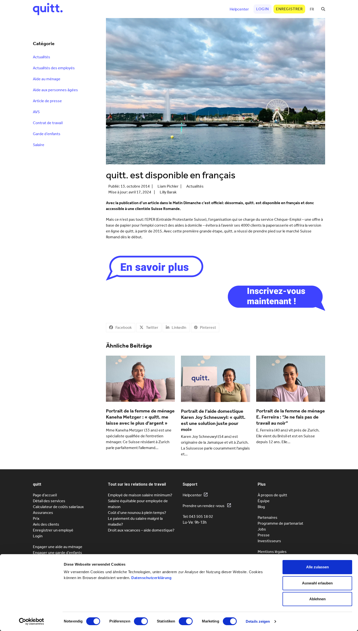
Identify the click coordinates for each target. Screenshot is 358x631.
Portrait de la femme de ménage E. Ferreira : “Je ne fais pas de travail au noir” (290, 417)
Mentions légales (272, 551)
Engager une (57, 552)
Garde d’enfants (46, 133)
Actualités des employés (54, 68)
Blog (261, 506)
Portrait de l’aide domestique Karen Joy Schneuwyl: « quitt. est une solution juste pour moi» (213, 420)
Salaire (38, 144)
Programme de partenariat (280, 523)
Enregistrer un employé (53, 530)
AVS (36, 112)
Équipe (264, 501)
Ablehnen (317, 599)
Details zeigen (258, 621)
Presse (264, 535)
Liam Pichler (168, 186)
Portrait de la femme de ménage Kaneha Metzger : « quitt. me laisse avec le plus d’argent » (140, 417)
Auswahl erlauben (317, 583)
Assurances (43, 512)
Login (38, 536)
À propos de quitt (272, 495)
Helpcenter (192, 495)
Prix (36, 518)
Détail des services (49, 501)
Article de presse (47, 101)
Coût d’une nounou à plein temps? (137, 512)
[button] (323, 9)
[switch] (141, 621)
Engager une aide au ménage (57, 546)
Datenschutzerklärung (151, 578)
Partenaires (267, 517)
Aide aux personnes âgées (55, 90)
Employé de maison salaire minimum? (140, 495)
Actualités (195, 186)
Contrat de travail (48, 122)
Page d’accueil (45, 495)
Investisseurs (269, 541)
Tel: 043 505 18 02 (198, 516)
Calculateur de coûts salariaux (58, 506)
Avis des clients (46, 524)
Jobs (262, 529)
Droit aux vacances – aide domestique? (141, 530)
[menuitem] (312, 9)
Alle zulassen (317, 567)
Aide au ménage (46, 79)
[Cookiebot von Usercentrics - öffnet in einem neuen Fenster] (31, 621)
